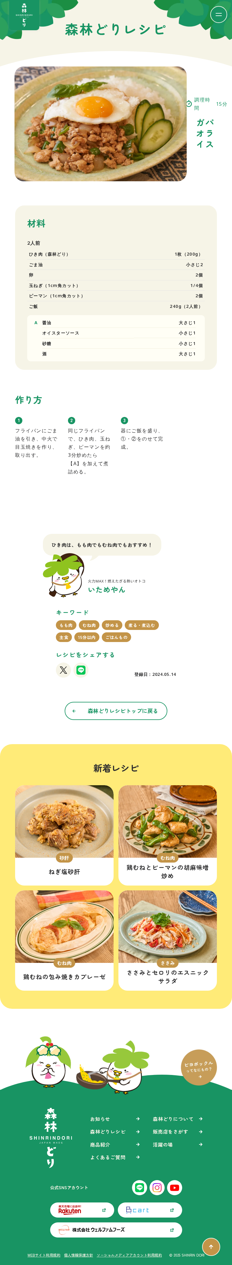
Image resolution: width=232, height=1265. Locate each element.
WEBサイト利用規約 (43, 1255)
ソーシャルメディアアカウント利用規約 (129, 1255)
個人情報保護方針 (78, 1255)
